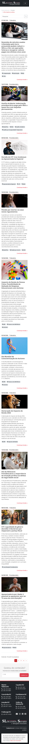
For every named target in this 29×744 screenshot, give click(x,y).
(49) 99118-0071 (7, 698)
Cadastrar (24, 675)
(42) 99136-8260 (21, 708)
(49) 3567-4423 (21, 687)
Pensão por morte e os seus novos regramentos (12, 211)
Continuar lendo (22, 79)
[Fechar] (25, 735)
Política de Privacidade (15, 740)
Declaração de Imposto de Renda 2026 (12, 412)
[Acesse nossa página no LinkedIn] (22, 714)
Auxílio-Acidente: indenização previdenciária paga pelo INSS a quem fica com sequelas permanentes (14, 106)
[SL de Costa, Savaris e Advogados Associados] (11, 3)
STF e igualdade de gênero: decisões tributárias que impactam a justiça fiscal (12, 529)
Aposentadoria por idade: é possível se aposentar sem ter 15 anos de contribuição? (13, 596)
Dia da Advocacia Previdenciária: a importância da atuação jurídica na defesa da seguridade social (13, 475)
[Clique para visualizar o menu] (25, 3)
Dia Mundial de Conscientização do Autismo (13, 357)
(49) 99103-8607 (21, 689)
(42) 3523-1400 (21, 706)
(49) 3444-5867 (7, 696)
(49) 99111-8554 (7, 706)
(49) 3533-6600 (7, 689)
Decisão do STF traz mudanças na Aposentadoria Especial (13, 158)
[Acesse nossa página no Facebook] (25, 714)
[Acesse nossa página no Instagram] (19, 714)
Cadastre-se (10, 728)
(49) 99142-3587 (21, 698)
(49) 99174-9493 (7, 714)
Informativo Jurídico (9, 12)
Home (13, 10)
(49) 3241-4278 (21, 696)
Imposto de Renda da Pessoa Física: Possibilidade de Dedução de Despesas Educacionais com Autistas (13, 285)
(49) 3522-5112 (7, 704)
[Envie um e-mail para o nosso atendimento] (17, 714)
